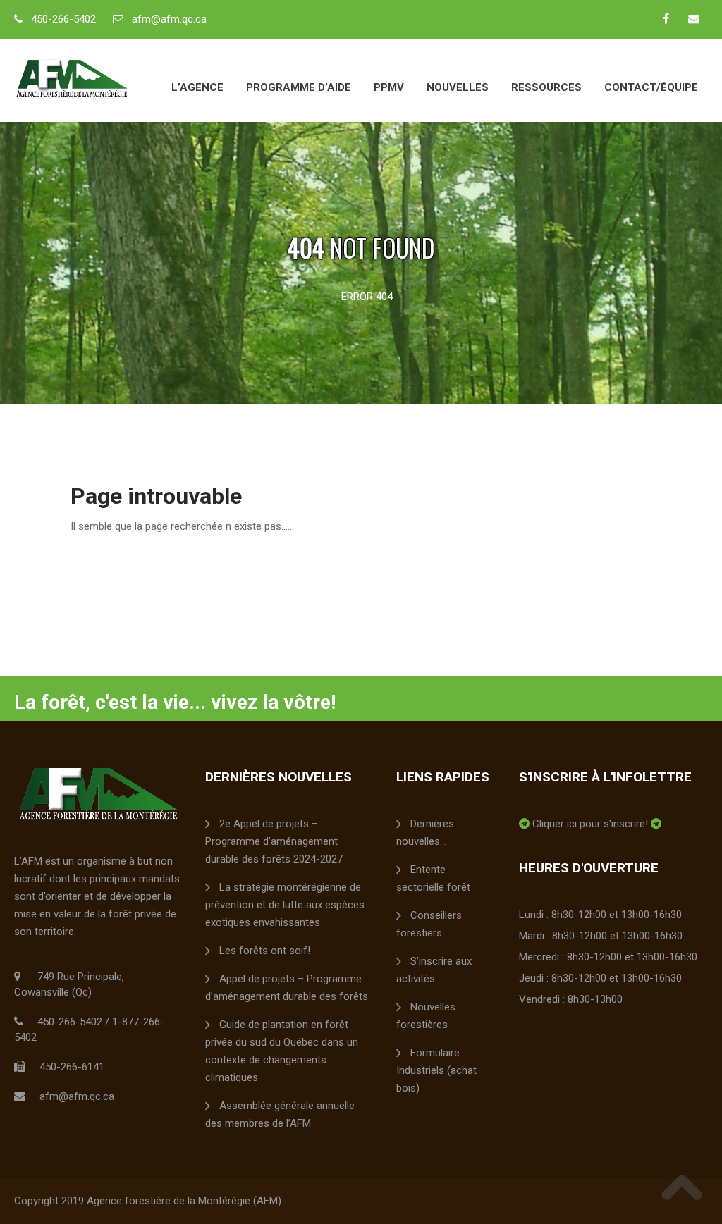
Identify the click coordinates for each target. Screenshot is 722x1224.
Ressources (546, 87)
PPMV (389, 87)
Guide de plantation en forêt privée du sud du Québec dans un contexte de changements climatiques (281, 1051)
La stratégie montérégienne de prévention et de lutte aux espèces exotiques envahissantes (285, 905)
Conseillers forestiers (429, 924)
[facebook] (665, 18)
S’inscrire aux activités (434, 970)
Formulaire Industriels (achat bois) (436, 1070)
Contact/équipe (651, 87)
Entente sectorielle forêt (433, 878)
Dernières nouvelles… (425, 832)
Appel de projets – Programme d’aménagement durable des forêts (286, 987)
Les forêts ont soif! (264, 950)
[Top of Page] (681, 1186)
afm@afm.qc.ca (169, 19)
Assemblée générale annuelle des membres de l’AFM (280, 1114)
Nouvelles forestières (425, 1016)
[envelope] (694, 18)
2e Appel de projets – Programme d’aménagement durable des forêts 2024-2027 (274, 841)
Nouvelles (458, 87)
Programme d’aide (298, 87)
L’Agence (197, 87)
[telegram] (524, 823)
